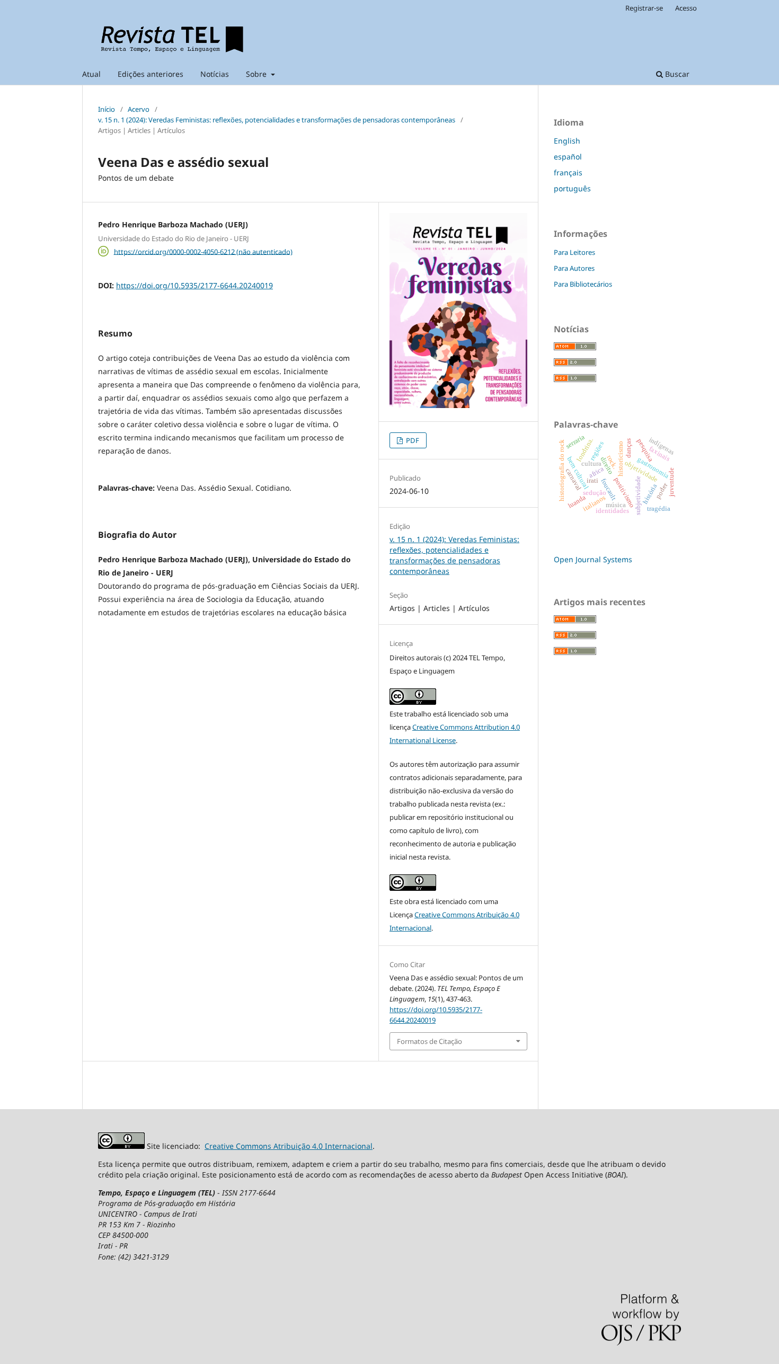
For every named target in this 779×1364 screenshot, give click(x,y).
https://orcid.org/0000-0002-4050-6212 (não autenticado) (203, 251)
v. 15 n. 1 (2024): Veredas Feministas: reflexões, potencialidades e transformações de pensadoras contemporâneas (276, 120)
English (567, 141)
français (568, 172)
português (572, 188)
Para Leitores (574, 252)
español (568, 157)
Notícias (214, 74)
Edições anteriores (150, 74)
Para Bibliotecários (583, 284)
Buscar (676, 74)
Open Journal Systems (593, 559)
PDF (411, 440)
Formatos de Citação (429, 1041)
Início (106, 109)
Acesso (686, 8)
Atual (91, 74)
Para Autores (574, 268)
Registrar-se (644, 8)
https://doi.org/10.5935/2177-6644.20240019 (194, 285)
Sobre (257, 74)
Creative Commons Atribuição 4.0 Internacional (289, 1146)
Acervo (138, 109)
